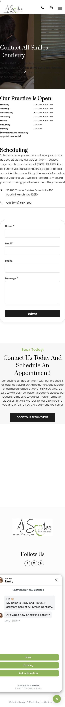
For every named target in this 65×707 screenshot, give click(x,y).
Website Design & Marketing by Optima (30, 702)
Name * (9, 226)
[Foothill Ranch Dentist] (12, 13)
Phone (8, 261)
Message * (11, 278)
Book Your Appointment (32, 417)
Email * (9, 243)
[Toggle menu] (60, 9)
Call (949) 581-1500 (19, 203)
